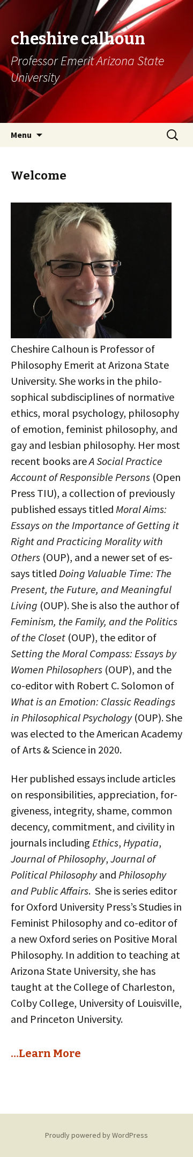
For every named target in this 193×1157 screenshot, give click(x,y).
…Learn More (46, 1053)
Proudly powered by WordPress (96, 1135)
